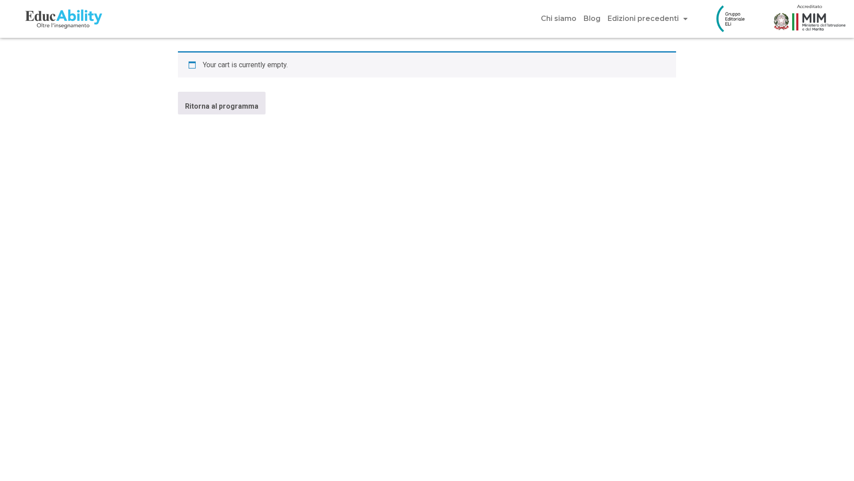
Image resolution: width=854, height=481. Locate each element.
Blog (592, 18)
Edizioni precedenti (643, 18)
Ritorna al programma (221, 106)
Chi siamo (558, 18)
